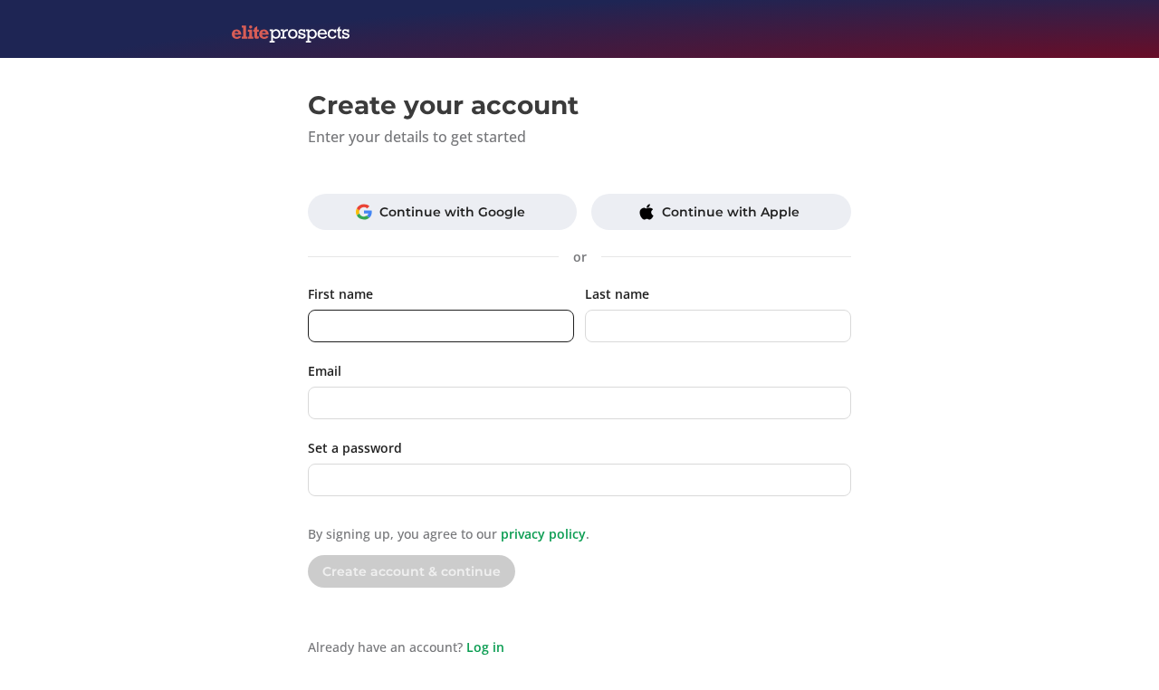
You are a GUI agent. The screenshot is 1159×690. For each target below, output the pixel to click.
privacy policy (543, 533)
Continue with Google (452, 212)
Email (324, 370)
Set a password (355, 447)
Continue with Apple (731, 212)
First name (340, 293)
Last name (617, 293)
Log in (485, 647)
